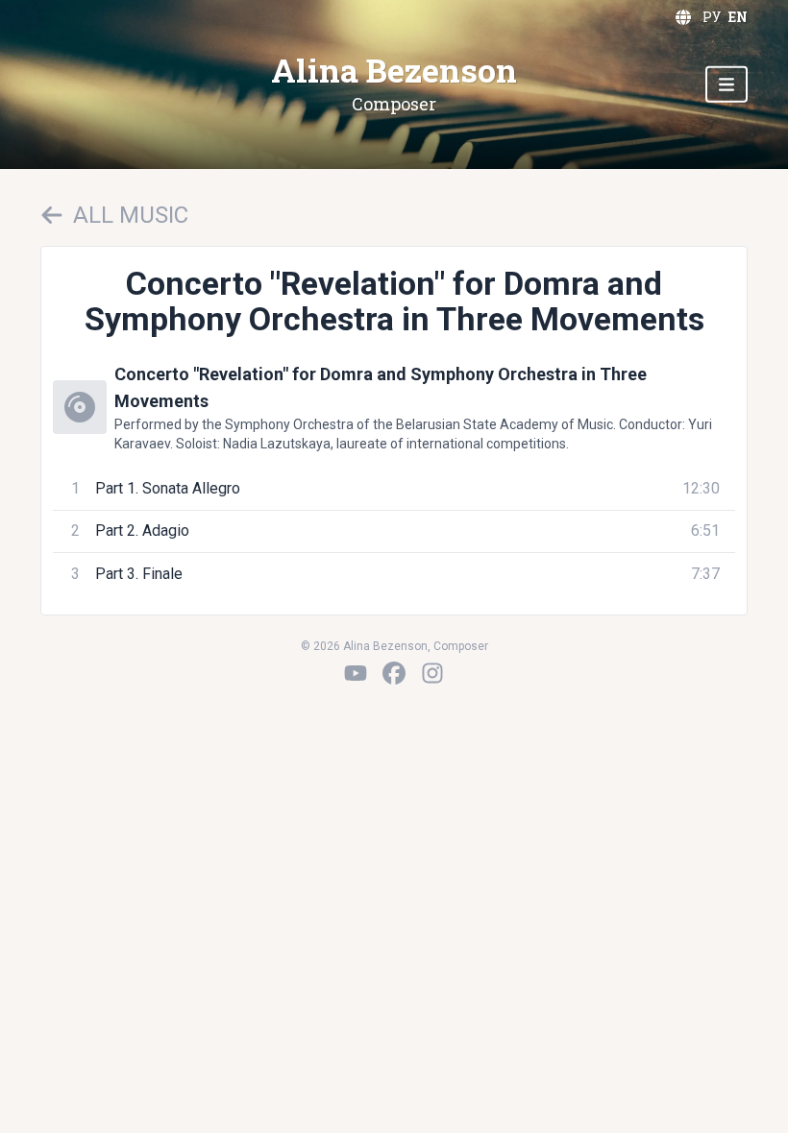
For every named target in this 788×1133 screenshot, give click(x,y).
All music (130, 215)
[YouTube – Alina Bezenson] (355, 673)
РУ (711, 17)
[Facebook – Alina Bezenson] (394, 673)
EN (738, 17)
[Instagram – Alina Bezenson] (432, 673)
